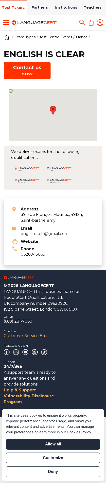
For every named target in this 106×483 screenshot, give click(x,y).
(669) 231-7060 (18, 321)
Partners (40, 7)
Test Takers (13, 7)
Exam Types (25, 37)
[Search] (82, 23)
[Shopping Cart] (91, 23)
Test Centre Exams (55, 37)
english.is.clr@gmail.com (45, 233)
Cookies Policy (79, 432)
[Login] (100, 23)
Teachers (93, 7)
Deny (53, 471)
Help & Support (20, 390)
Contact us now (27, 71)
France (82, 37)
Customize (53, 458)
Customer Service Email (27, 335)
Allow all (53, 444)
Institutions (66, 7)
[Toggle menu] (6, 23)
